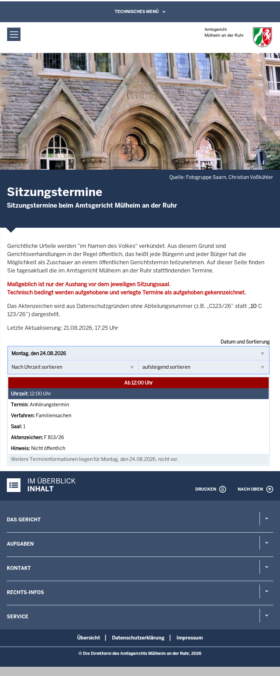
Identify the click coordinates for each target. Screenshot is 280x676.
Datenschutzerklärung (138, 638)
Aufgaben (20, 544)
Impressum (190, 638)
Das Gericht (24, 520)
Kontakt (19, 568)
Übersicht (88, 638)
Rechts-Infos (25, 592)
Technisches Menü (137, 11)
